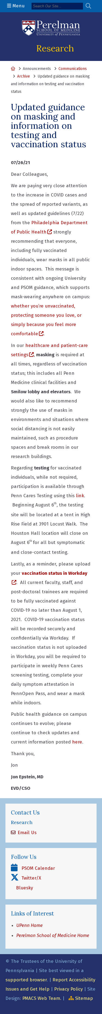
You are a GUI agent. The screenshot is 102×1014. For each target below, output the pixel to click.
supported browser (26, 980)
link (80, 496)
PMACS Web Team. (41, 998)
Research (55, 48)
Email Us (26, 832)
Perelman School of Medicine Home (52, 935)
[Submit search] (90, 6)
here (77, 742)
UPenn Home (29, 925)
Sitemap (84, 998)
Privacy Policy (68, 989)
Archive (23, 76)
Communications (72, 68)
